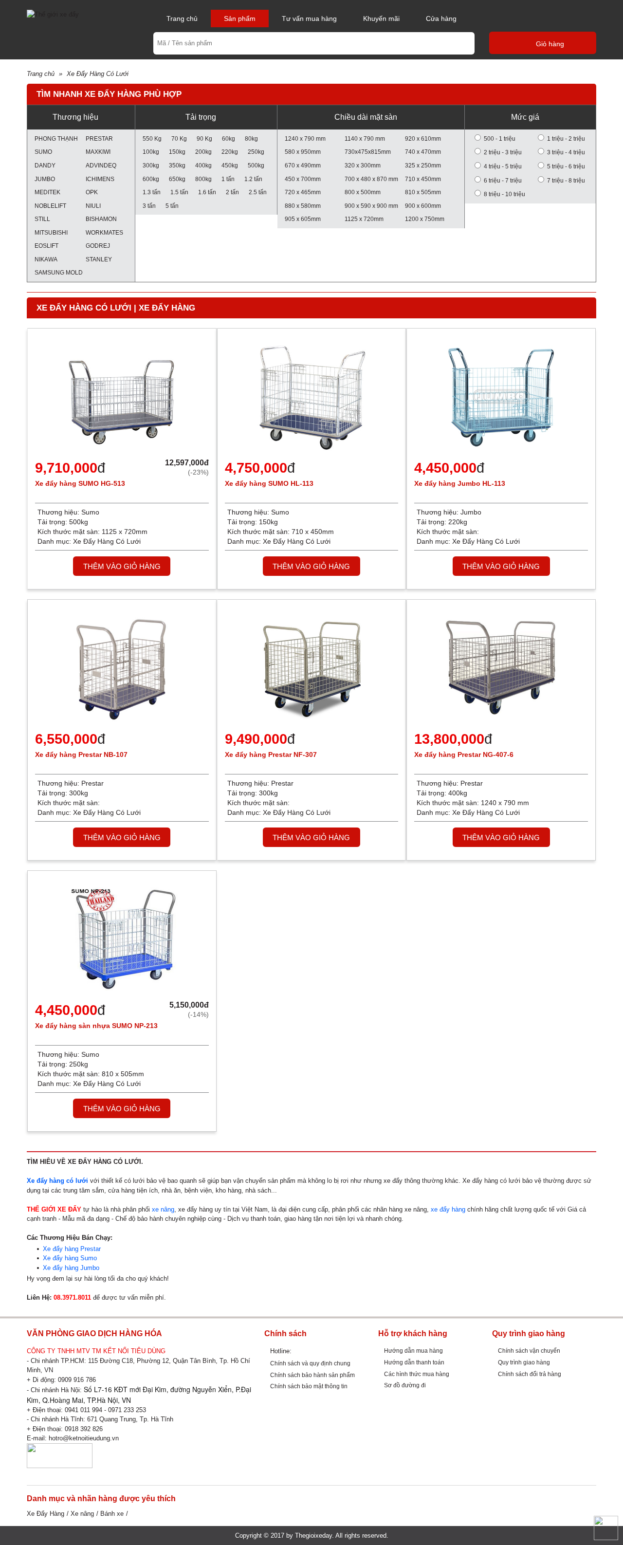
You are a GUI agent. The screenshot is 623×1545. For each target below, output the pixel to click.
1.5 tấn (179, 192)
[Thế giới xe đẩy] (53, 14)
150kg (177, 151)
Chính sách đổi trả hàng (529, 1374)
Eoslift (46, 245)
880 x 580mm (303, 205)
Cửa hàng (441, 18)
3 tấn (149, 205)
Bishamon (101, 219)
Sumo (43, 151)
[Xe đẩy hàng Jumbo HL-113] (501, 396)
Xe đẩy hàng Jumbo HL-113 (459, 483)
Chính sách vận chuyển (529, 1350)
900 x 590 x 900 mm (371, 205)
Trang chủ (182, 18)
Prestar (99, 138)
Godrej (98, 245)
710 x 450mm (423, 179)
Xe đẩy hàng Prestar (72, 1248)
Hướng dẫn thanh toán (414, 1362)
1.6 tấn (207, 192)
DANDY (45, 165)
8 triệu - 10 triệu (504, 194)
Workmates (104, 232)
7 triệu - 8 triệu (566, 180)
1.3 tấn (152, 192)
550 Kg (152, 138)
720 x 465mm (303, 192)
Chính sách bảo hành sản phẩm (312, 1375)
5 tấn (172, 205)
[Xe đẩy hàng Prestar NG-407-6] (501, 667)
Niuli (93, 205)
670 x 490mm (303, 165)
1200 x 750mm (424, 219)
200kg (203, 151)
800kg (203, 179)
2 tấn (232, 192)
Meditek (47, 192)
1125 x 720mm (364, 219)
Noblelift (50, 205)
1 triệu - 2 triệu (566, 138)
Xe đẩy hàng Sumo (70, 1258)
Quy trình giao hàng (524, 1362)
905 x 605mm (303, 219)
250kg (256, 151)
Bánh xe (112, 1513)
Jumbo (45, 179)
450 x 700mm (303, 179)
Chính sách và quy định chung (310, 1363)
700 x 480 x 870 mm (371, 179)
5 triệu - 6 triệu (566, 166)
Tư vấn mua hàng (309, 18)
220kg (229, 151)
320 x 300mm (363, 165)
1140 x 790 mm (365, 138)
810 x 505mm (423, 192)
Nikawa (46, 259)
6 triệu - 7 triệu (503, 180)
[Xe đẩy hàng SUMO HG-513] (122, 396)
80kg (251, 138)
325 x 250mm (423, 165)
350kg (177, 165)
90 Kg (204, 138)
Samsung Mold (55, 272)
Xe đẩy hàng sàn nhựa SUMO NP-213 (96, 1026)
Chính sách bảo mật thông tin (309, 1386)
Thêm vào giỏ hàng (122, 566)
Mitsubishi (51, 232)
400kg (203, 165)
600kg (151, 179)
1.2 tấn (253, 179)
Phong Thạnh (55, 138)
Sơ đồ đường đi (405, 1385)
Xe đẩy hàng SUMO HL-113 (269, 483)
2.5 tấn (258, 192)
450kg (229, 165)
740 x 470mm (423, 151)
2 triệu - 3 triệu (503, 152)
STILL (42, 219)
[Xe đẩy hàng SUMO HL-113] (311, 396)
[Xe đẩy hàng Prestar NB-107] (122, 667)
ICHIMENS (100, 179)
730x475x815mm (368, 151)
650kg (177, 179)
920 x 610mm (423, 138)
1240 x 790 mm (305, 138)
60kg (228, 138)
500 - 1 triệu (499, 138)
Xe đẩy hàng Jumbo (71, 1267)
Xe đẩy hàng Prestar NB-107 (81, 754)
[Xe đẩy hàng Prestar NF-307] (311, 667)
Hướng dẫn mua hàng (413, 1350)
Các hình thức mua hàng (416, 1374)
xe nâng (163, 1209)
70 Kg (179, 138)
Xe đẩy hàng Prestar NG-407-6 (463, 754)
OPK (92, 192)
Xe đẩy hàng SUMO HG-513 (80, 483)
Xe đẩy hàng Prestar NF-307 (271, 754)
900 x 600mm (423, 205)
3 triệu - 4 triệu (566, 152)
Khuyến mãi (381, 18)
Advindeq (101, 165)
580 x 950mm (303, 151)
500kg (256, 165)
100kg (151, 151)
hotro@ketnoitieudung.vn (84, 1438)
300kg (151, 165)
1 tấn (228, 179)
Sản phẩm (240, 18)
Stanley (99, 259)
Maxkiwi (98, 151)
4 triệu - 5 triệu (503, 166)
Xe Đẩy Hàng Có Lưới (97, 73)
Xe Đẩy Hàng (45, 1513)
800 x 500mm (363, 192)
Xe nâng (82, 1513)
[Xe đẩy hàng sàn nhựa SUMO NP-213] (122, 938)
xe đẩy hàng (448, 1209)
